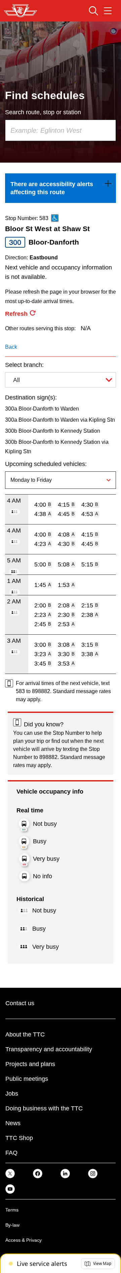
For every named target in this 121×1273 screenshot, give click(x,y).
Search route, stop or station (43, 112)
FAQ (11, 1152)
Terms (11, 1210)
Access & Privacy (23, 1240)
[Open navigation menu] (107, 11)
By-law (12, 1225)
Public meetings (26, 1078)
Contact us (19, 1003)
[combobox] (60, 130)
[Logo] (20, 11)
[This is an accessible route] (54, 218)
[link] (60, 188)
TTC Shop (19, 1138)
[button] (98, 1263)
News (13, 1123)
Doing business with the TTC (44, 1108)
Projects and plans (30, 1064)
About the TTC (25, 1034)
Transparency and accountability (48, 1049)
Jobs (11, 1093)
